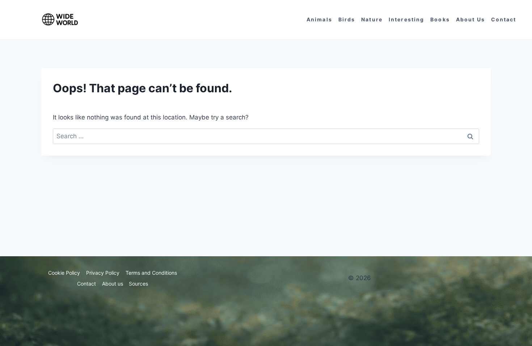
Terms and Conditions (151, 273)
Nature (372, 19)
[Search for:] (266, 136)
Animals (319, 19)
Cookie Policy (64, 273)
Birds (346, 19)
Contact (503, 19)
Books (440, 19)
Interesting (407, 19)
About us (470, 19)
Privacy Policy (102, 273)
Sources (138, 283)
